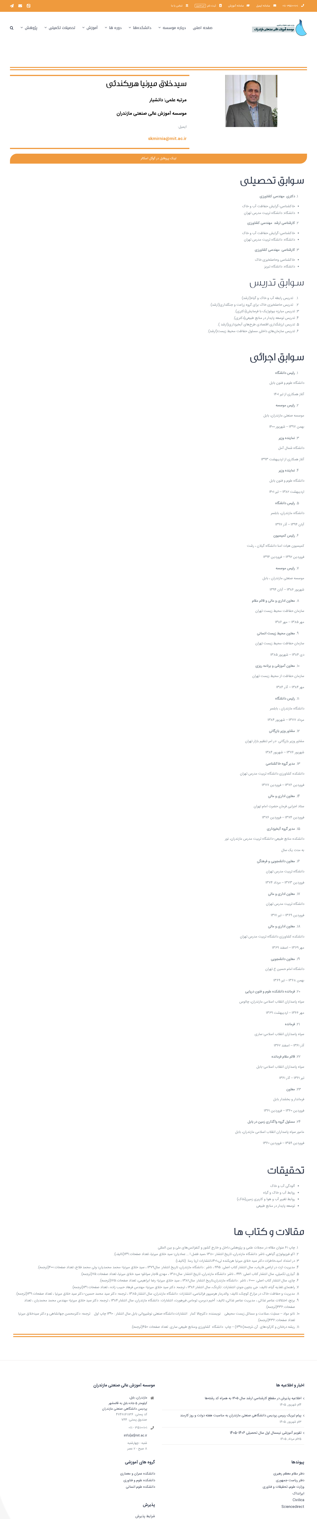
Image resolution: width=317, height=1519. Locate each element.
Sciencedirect (292, 1507)
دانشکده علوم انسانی (140, 1487)
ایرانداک (298, 1494)
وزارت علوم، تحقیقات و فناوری (283, 1487)
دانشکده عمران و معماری (137, 1474)
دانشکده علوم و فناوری (139, 1480)
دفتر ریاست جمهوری (290, 1480)
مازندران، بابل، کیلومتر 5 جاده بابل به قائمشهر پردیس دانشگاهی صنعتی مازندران (124, 1403)
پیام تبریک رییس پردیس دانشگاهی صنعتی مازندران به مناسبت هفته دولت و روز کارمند (240, 1415)
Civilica (298, 1500)
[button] (11, 28)
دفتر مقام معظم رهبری (288, 1474)
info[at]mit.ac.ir (135, 1435)
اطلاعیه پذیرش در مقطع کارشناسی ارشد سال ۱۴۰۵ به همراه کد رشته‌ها (253, 1398)
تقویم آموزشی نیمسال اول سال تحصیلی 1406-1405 (265, 1433)
